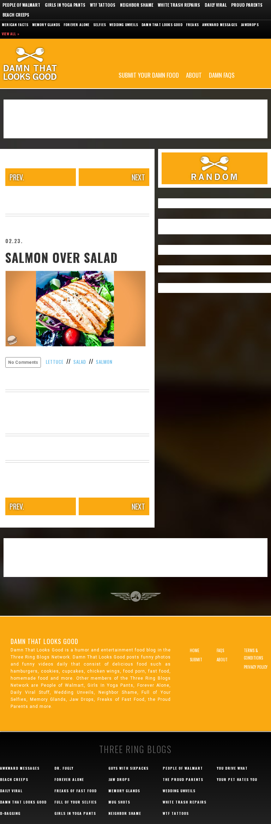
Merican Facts (15, 24)
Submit (196, 659)
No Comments (23, 362)
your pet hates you (237, 779)
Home (194, 650)
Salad (79, 361)
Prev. (17, 177)
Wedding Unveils (123, 24)
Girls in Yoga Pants (65, 5)
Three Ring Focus (135, 596)
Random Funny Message (214, 168)
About (194, 75)
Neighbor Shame (136, 5)
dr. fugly (63, 768)
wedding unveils (179, 790)
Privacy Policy (255, 667)
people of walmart (183, 768)
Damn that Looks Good (161, 24)
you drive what (232, 768)
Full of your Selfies (75, 802)
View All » (10, 33)
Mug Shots (119, 802)
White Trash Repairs (179, 5)
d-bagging (10, 813)
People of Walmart (21, 5)
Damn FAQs (222, 75)
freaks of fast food (75, 790)
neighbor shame (124, 813)
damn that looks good (23, 802)
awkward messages (20, 768)
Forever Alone (77, 24)
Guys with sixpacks (128, 768)
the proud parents (183, 779)
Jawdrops (250, 24)
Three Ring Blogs (135, 749)
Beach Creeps (15, 15)
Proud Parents (247, 5)
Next (138, 177)
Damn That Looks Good (42, 63)
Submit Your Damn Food (149, 75)
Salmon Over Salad (61, 257)
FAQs (220, 650)
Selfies (99, 24)
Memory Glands (46, 24)
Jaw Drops (119, 779)
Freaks (192, 24)
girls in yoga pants (75, 813)
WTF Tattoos (102, 5)
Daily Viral (216, 5)
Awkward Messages (219, 24)
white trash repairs (184, 802)
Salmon (104, 361)
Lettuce (55, 361)
